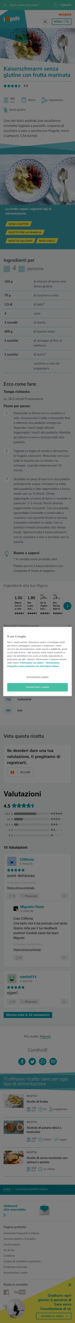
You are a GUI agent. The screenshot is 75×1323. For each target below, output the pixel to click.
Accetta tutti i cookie (37, 687)
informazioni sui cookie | (32, 662)
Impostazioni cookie (38, 676)
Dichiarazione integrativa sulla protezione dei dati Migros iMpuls (33, 664)
